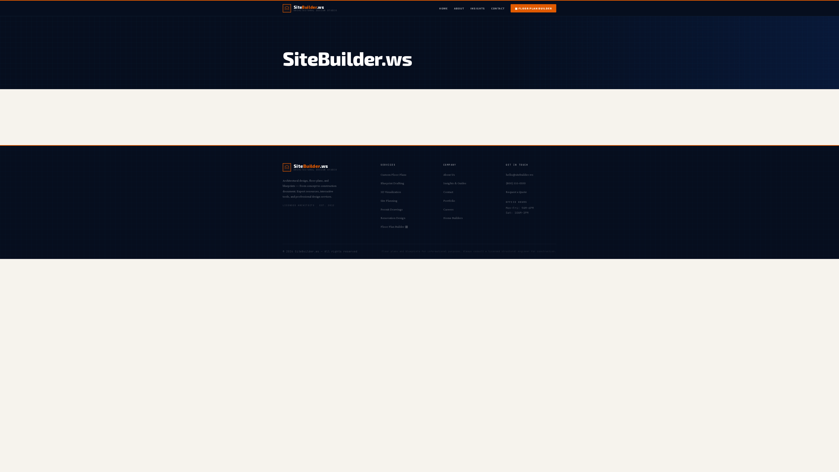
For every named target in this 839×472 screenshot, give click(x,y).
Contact (498, 8)
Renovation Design (393, 218)
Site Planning (389, 200)
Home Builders (453, 218)
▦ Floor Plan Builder (533, 8)
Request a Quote (516, 192)
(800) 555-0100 (516, 183)
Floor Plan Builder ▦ (394, 226)
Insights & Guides (454, 183)
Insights (477, 8)
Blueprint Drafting (392, 183)
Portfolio (449, 200)
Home (443, 8)
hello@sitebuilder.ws (519, 174)
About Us (449, 174)
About (459, 8)
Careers (448, 209)
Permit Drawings (392, 209)
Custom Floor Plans (393, 174)
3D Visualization (391, 192)
